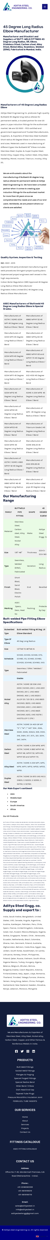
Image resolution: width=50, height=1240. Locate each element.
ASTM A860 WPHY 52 (18, 896)
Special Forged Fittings (25, 1078)
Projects (25, 1128)
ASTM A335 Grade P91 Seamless (30, 889)
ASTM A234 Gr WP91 (25, 880)
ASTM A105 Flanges (31, 836)
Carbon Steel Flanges (20, 865)
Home (25, 1117)
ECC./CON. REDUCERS (35, 822)
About (25, 1120)
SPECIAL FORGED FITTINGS (15, 838)
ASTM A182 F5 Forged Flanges (27, 869)
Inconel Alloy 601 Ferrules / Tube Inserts (14, 842)
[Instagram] (27, 1051)
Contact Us (25, 1132)
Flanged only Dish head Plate (11, 856)
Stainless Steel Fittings (21, 891)
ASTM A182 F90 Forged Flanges (11, 873)
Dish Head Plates (26, 853)
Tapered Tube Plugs (25, 1093)
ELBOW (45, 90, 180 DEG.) (21, 822)
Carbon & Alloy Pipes (9, 885)
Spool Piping (34, 849)
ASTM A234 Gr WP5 (11, 878)
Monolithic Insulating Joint (35, 862)
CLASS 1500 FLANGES (9, 836)
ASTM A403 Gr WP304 (34, 891)
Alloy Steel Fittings (33, 876)
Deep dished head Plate (15, 858)
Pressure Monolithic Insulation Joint (25, 1097)
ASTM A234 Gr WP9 (22, 878)
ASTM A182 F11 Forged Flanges (20, 871)
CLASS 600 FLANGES (37, 833)
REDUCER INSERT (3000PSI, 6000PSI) (30, 829)
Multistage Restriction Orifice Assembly (29, 851)
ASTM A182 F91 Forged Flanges (28, 873)
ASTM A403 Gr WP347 (22, 894)
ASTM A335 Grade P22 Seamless (12, 889)
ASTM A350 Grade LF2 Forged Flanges (18, 867)
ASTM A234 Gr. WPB (15, 882)
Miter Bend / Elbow (25, 1086)
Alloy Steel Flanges (13, 869)
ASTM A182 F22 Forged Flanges (36, 871)
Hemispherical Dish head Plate (31, 858)
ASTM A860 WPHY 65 (10, 898)
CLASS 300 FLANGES (25, 833)
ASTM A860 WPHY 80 (33, 898)
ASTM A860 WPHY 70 (21, 898)
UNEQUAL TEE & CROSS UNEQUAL (20, 824)
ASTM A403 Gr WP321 (34, 894)
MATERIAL (11, 865)
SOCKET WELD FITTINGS (13, 829)
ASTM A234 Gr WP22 (13, 880)
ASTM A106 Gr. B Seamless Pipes (24, 885)
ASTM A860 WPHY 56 (29, 896)
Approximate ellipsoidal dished (28, 856)
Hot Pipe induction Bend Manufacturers (34, 838)
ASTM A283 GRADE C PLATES (20, 900)
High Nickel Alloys (34, 900)
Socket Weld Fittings (25, 1070)
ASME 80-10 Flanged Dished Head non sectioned (23, 860)
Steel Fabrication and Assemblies (21, 849)
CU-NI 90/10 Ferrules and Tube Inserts (26, 847)
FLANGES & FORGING (14, 833)
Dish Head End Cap (25, 1089)
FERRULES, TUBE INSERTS (36, 840)
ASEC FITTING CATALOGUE (25, 1149)
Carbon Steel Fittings (36, 880)
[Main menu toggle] (45, 7)
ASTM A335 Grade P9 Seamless (18, 887)
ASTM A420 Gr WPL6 (38, 882)
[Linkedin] (33, 1051)
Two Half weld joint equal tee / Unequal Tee (22, 827)
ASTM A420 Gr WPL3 (27, 882)
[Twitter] (22, 1051)
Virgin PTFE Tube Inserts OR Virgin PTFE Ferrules (21, 844)
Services (25, 1124)
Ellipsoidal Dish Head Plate (38, 853)
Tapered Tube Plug (22, 862)
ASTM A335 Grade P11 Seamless (35, 887)
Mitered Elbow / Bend (22, 840)
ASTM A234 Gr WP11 (33, 878)
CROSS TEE (34, 824)
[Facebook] (16, 1051)
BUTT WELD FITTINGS (9, 822)
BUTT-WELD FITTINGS (29, 39)
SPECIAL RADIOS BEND (9, 840)
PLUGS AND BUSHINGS (23, 831)
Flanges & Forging (25, 1074)
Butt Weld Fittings (25, 1067)
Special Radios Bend (25, 1082)
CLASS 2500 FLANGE (20, 836)
